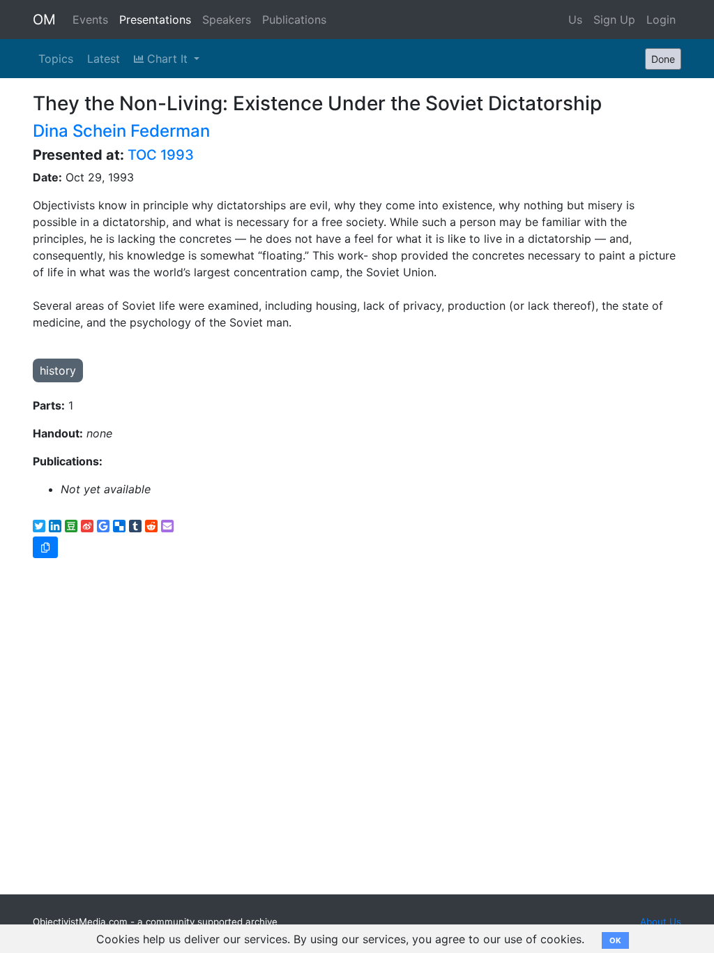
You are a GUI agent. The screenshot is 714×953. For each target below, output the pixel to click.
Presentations (155, 20)
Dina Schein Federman (121, 131)
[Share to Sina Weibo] (87, 526)
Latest (103, 59)
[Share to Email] (167, 526)
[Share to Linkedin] (55, 526)
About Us (660, 921)
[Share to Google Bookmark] (103, 526)
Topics (55, 59)
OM (44, 19)
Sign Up (614, 20)
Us (575, 20)
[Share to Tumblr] (135, 526)
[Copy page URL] (45, 547)
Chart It (167, 59)
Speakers (226, 20)
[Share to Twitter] (39, 526)
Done (663, 59)
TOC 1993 (161, 155)
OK (615, 940)
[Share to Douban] (71, 526)
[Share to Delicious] (119, 526)
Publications (294, 20)
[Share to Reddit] (151, 526)
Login (661, 20)
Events (90, 20)
